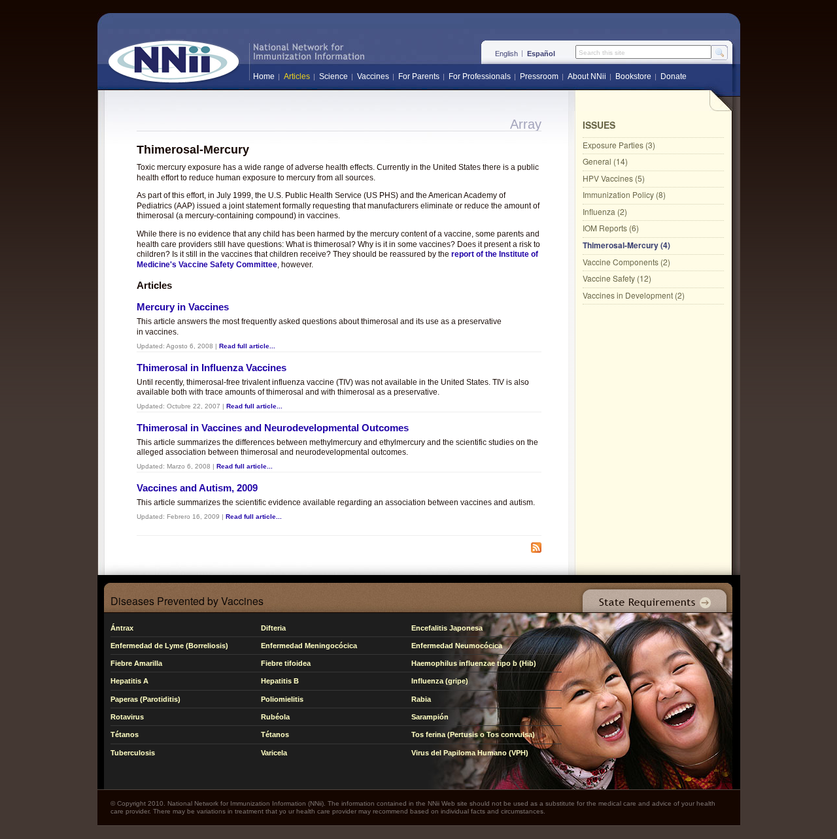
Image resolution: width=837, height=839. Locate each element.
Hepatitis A (129, 681)
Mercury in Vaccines (183, 306)
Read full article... (247, 346)
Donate (673, 76)
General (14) (605, 161)
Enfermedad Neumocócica (456, 646)
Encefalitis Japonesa (447, 628)
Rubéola (275, 717)
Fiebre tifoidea (286, 663)
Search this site (602, 53)
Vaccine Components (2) (626, 261)
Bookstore (633, 76)
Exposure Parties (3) (619, 144)
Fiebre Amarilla (136, 663)
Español (541, 54)
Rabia (421, 699)
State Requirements (652, 597)
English (506, 54)
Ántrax (122, 628)
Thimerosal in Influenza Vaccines (211, 367)
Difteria (273, 628)
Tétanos (125, 734)
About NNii (587, 76)
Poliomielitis (282, 699)
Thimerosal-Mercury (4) (626, 245)
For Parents (418, 76)
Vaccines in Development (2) (634, 295)
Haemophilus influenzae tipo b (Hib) (473, 663)
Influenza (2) (605, 211)
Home (264, 76)
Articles (297, 76)
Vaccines (373, 76)
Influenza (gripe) (439, 681)
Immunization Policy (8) (624, 194)
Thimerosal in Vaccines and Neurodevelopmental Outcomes (273, 427)
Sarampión (430, 717)
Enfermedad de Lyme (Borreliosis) (169, 646)
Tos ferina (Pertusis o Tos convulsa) (473, 734)
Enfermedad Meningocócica (309, 646)
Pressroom (539, 76)
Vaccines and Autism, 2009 (197, 487)
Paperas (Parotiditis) (145, 699)
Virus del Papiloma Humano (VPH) (469, 753)
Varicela (274, 753)
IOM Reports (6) (611, 227)
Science (333, 76)
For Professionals (480, 76)
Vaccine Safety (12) (617, 278)
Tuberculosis (133, 753)
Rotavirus (127, 717)
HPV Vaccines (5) (614, 178)
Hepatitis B (280, 681)
